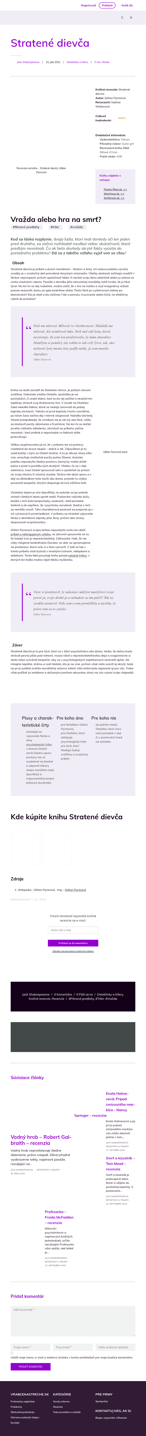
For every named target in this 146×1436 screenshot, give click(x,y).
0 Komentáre (63, 994)
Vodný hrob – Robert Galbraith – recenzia (41, 1140)
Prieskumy (16, 1406)
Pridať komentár (30, 1366)
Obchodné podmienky (23, 1412)
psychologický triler (39, 744)
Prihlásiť (107, 5)
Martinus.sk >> (114, 193)
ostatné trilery (77, 555)
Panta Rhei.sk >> (115, 189)
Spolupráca (101, 1401)
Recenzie (58, 998)
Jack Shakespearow (28, 62)
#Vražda (111, 998)
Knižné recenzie (39, 998)
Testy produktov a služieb (67, 1412)
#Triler (99, 998)
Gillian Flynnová (75, 890)
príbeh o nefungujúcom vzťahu (31, 534)
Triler (56, 227)
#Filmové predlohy (81, 998)
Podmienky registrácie (23, 1401)
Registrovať (88, 5)
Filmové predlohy (27, 227)
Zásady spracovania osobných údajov (73, 951)
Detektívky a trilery (77, 62)
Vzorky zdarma (61, 1401)
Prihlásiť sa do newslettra (73, 943)
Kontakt (15, 1422)
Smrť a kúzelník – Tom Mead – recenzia (120, 1163)
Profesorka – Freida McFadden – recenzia (59, 1217)
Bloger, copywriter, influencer (111, 1417)
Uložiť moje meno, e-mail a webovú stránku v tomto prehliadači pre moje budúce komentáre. (72, 1357)
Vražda (77, 227)
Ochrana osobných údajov (25, 1417)
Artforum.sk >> (114, 198)
